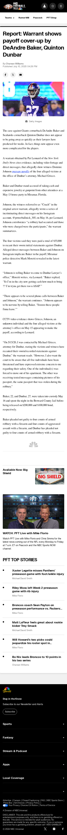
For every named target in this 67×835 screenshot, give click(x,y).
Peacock (37, 17)
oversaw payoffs (20, 171)
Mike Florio (17, 595)
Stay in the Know (12, 699)
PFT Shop (51, 17)
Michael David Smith (22, 578)
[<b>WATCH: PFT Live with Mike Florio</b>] (33, 511)
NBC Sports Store (55, 800)
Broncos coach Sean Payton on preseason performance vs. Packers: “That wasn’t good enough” (36, 606)
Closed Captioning (30, 800)
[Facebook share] (5, 75)
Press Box (7, 803)
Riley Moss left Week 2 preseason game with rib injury (35, 589)
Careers (16, 800)
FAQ (43, 800)
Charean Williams (15, 63)
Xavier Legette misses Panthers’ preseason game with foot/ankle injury (38, 572)
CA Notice (33, 805)
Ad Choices (19, 803)
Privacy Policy (33, 803)
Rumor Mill (24, 17)
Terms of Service (47, 805)
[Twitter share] (13, 75)
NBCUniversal (21, 810)
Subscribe (10, 711)
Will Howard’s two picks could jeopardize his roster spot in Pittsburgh (32, 641)
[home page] (14, 6)
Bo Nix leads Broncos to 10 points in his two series (36, 658)
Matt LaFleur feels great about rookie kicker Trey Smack (37, 624)
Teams (8, 17)
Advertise (7, 800)
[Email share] (20, 75)
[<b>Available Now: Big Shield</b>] (49, 476)
